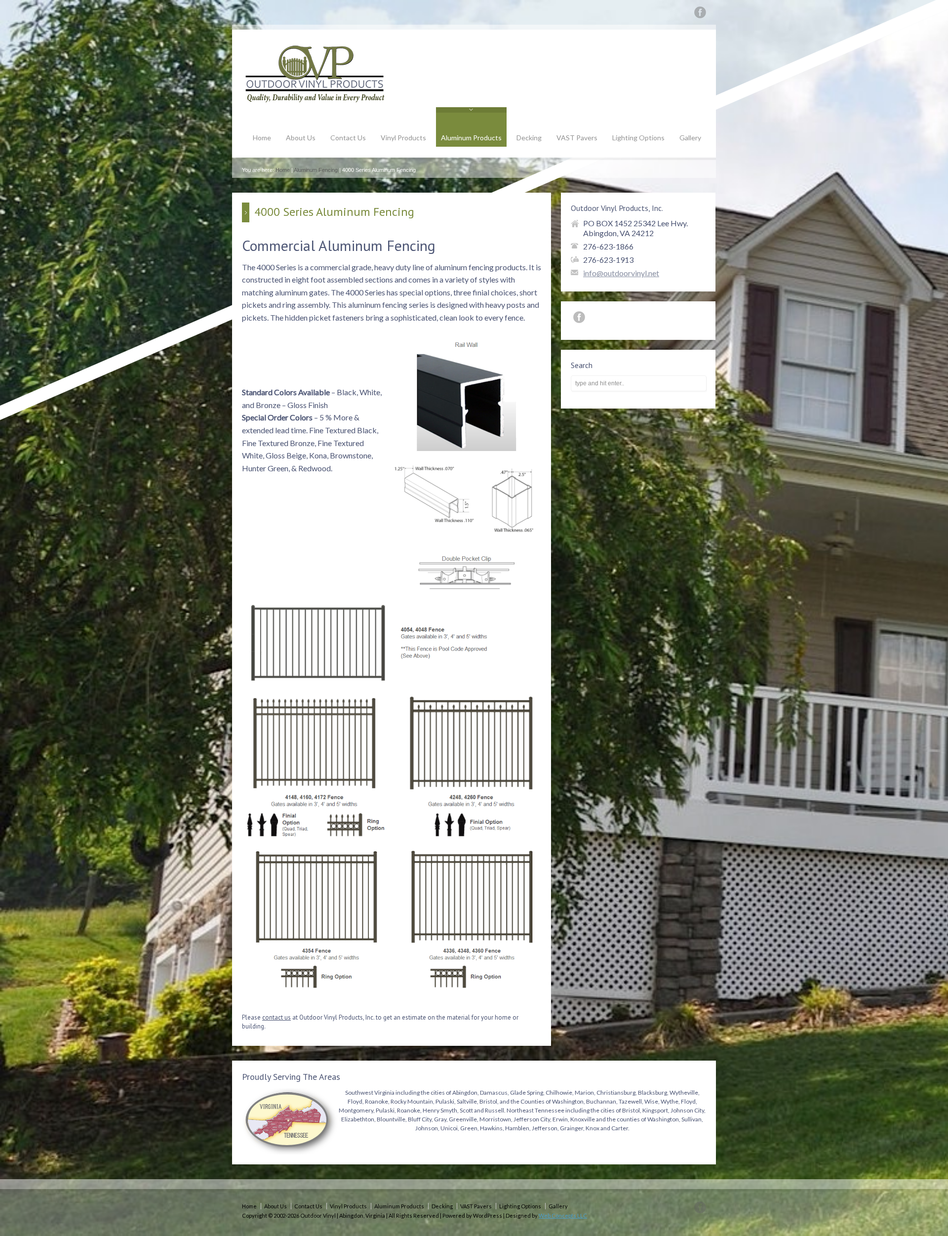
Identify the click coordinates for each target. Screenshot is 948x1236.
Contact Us (348, 137)
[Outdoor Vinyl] (316, 100)
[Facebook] (700, 14)
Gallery (690, 137)
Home (262, 137)
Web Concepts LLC (563, 1215)
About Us (301, 137)
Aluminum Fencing (316, 170)
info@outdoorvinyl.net (621, 273)
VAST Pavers (576, 137)
